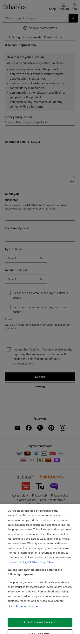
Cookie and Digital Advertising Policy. (31, 562)
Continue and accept (40, 622)
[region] (40, 569)
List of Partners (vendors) (24, 606)
